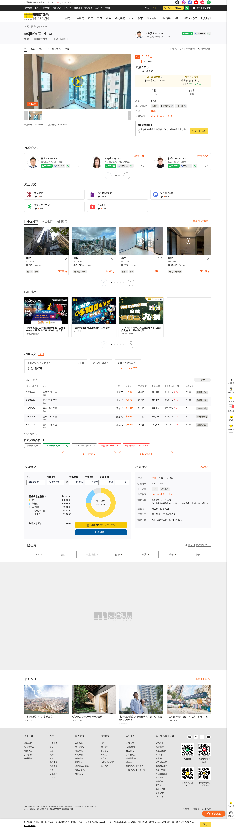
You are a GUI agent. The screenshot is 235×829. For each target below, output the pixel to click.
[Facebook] (202, 737)
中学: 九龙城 (166, 116)
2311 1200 (200, 131)
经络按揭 (159, 781)
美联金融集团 (161, 762)
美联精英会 (131, 755)
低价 (52, 758)
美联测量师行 (161, 774)
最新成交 (104, 751)
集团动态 (28, 751)
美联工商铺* (161, 751)
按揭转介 (88, 8)
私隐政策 (196, 809)
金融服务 (67, 8)
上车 (52, 751)
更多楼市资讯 (202, 678)
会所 (155, 489)
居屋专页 (53, 774)
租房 (52, 770)
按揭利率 (89, 477)
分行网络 (79, 751)
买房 (52, 747)
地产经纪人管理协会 (134, 766)
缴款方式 (79, 774)
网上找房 (35, 26)
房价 (28, 477)
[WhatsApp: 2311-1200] (209, 2)
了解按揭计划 (101, 532)
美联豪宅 (53, 762)
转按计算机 (80, 770)
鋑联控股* (160, 747)
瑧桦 (44, 26)
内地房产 (47, 8)
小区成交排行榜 (107, 762)
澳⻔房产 (57, 8)
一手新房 (53, 743)
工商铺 (37, 8)
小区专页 (204, 466)
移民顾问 (78, 8)
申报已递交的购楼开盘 (135, 770)
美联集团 (28, 8)
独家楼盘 (53, 766)
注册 (155, 8)
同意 (205, 824)
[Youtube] (208, 737)
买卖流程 (53, 777)
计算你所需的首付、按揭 (103, 525)
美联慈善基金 (132, 758)
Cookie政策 (29, 825)
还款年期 (104, 477)
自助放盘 (79, 743)
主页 (26, 26)
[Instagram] (196, 737)
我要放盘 (216, 813)
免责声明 (186, 809)
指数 (103, 743)
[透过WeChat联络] (209, 33)
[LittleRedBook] (204, 749)
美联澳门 (159, 758)
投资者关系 (29, 747)
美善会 (129, 762)
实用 (138, 67)
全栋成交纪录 (88, 454)
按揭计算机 (80, 762)
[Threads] (189, 737)
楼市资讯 (130, 751)
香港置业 (159, 777)
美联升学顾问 (161, 770)
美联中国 (159, 755)
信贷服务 (98, 8)
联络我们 (79, 758)
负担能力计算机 (82, 766)
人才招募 (28, 755)
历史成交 (104, 755)
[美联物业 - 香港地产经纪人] (36, 17)
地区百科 (104, 766)
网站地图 (28, 758)
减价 (52, 755)
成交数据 (104, 758)
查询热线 (79, 755)
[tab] (31, 221)
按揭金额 (51, 477)
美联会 (108, 8)
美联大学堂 (160, 789)
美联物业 (159, 743)
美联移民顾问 (161, 766)
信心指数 (104, 747)
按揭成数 (73, 477)
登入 (147, 8)
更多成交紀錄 (146, 454)
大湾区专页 (131, 747)
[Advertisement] (188, 317)
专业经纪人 (80, 747)
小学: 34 (155, 116)
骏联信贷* (160, 793)
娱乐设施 (164, 489)
